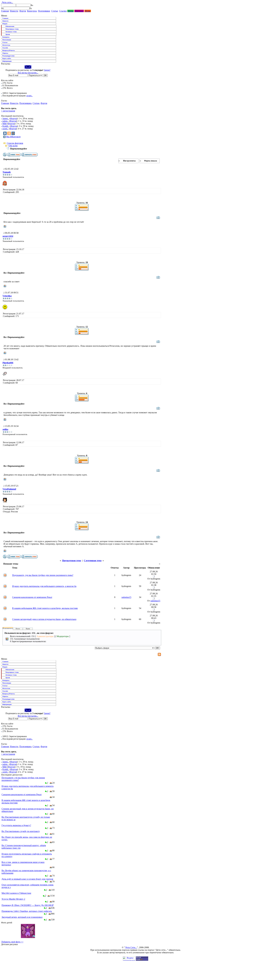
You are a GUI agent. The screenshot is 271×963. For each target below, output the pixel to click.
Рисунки (79, 11)
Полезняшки (44, 11)
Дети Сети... (131, 947)
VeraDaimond (9, 489)
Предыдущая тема (71, 560)
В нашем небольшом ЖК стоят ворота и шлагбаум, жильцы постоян (45, 608)
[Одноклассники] (9, 133)
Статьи (54, 11)
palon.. (5, 121)
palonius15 (126, 597)
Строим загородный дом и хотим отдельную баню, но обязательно (44, 619)
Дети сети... (7, 2)
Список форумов (15, 143)
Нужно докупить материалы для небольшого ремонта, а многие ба (44, 586)
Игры (87, 11)
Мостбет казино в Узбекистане (16, 893)
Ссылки (63, 11)
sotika (5, 429)
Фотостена (6, 45)
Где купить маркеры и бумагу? (16, 825)
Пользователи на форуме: (11, 628)
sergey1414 (8, 236)
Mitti (4, 123)
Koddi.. (5, 126)
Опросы (5, 53)
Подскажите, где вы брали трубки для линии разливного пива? (42, 575)
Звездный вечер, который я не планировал (22, 917)
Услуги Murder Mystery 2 (13, 899)
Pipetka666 (8, 362)
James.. (5, 118)
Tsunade (7, 172)
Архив (8, 34)
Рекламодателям (8, 56)
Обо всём (13, 145)
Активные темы (11, 31)
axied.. (5, 128)
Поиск (18, 628)
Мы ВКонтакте (13, 136)
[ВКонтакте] (5, 133)
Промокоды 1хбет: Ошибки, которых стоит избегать (27, 911)
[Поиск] (2, 8)
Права (28, 628)
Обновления (10, 26)
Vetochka (7, 296)
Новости (14, 11)
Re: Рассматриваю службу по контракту (21, 831)
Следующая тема (92, 560)
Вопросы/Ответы (8, 50)
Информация (7, 61)
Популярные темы (12, 29)
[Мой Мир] (13, 133)
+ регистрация (8, 111)
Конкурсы (32, 11)
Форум (22, 11)
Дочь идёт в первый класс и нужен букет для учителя (27, 879)
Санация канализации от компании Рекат (32, 597)
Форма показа (150, 161)
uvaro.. (29, 95)
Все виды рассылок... (28, 72)
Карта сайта (6, 58)
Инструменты (129, 161)
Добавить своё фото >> (12, 942)
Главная (5, 11)
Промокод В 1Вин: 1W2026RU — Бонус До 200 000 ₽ (27, 905)
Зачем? (47, 70)
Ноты (70, 11)
